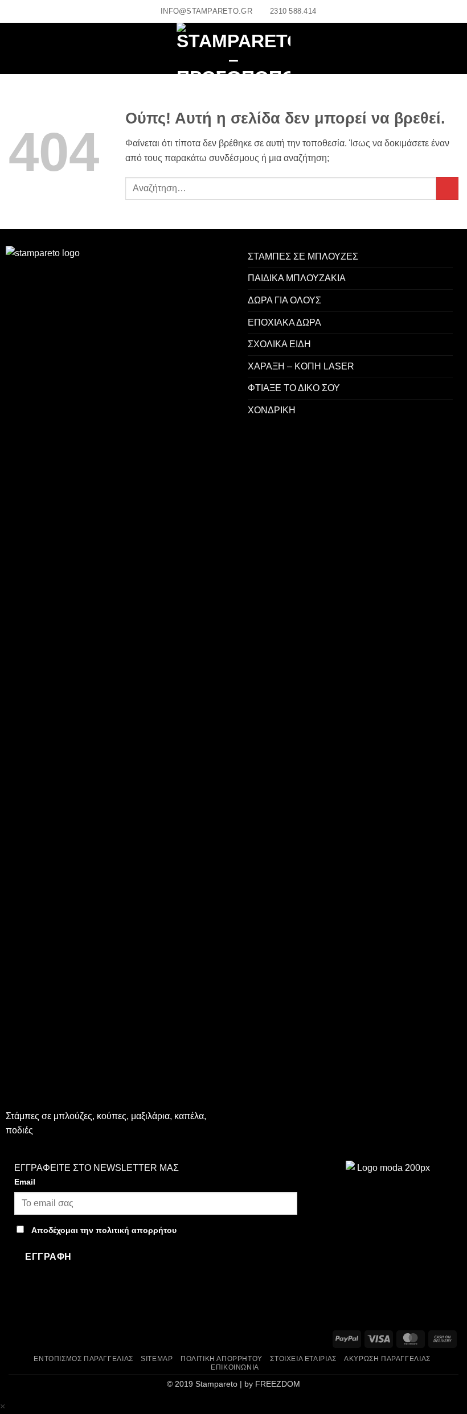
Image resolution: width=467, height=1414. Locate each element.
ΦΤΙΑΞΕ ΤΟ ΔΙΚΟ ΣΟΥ (294, 388)
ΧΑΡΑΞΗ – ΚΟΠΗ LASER (301, 366)
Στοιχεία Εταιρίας (303, 1359)
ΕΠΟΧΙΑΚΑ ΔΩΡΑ (284, 322)
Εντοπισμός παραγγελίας (83, 1359)
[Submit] (447, 188)
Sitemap (157, 1359)
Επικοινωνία (235, 1367)
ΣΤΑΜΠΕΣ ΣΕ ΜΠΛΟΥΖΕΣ (303, 256)
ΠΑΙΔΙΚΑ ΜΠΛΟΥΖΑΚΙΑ (297, 278)
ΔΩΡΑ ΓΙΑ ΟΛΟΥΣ (284, 300)
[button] (19, 48)
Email (24, 1181)
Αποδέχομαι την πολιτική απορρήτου (104, 1230)
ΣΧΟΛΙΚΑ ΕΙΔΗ (279, 344)
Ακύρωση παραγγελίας (387, 1359)
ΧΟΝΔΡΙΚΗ (272, 410)
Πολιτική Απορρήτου (222, 1359)
